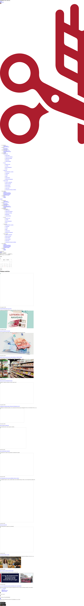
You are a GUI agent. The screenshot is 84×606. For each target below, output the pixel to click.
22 (9, 265)
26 (4, 266)
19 (4, 265)
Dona (5, 0)
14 (7, 264)
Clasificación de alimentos (8, 156)
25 (2, 266)
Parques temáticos (7, 185)
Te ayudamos (2, 0)
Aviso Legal (3, 589)
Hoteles (6, 176)
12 (4, 264)
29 (9, 266)
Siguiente (4, 588)
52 (2, 588)
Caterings (6, 174)
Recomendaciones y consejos (9, 171)
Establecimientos (7, 177)
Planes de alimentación (8, 167)
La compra (6, 165)
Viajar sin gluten (6, 180)
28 (7, 266)
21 (7, 265)
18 (2, 265)
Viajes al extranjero (8, 186)
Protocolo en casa (7, 164)
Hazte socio (8, 0)
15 (9, 264)
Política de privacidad (5, 590)
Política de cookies (4, 591)
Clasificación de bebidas (8, 158)
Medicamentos (7, 159)
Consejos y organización (8, 182)
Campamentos (7, 173)
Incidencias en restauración (9, 179)
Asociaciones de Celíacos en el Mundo (10, 189)
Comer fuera (5, 170)
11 (2, 264)
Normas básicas (7, 155)
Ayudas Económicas (8, 161)
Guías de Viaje (7, 188)
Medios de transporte (8, 183)
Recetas (6, 168)
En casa (5, 162)
